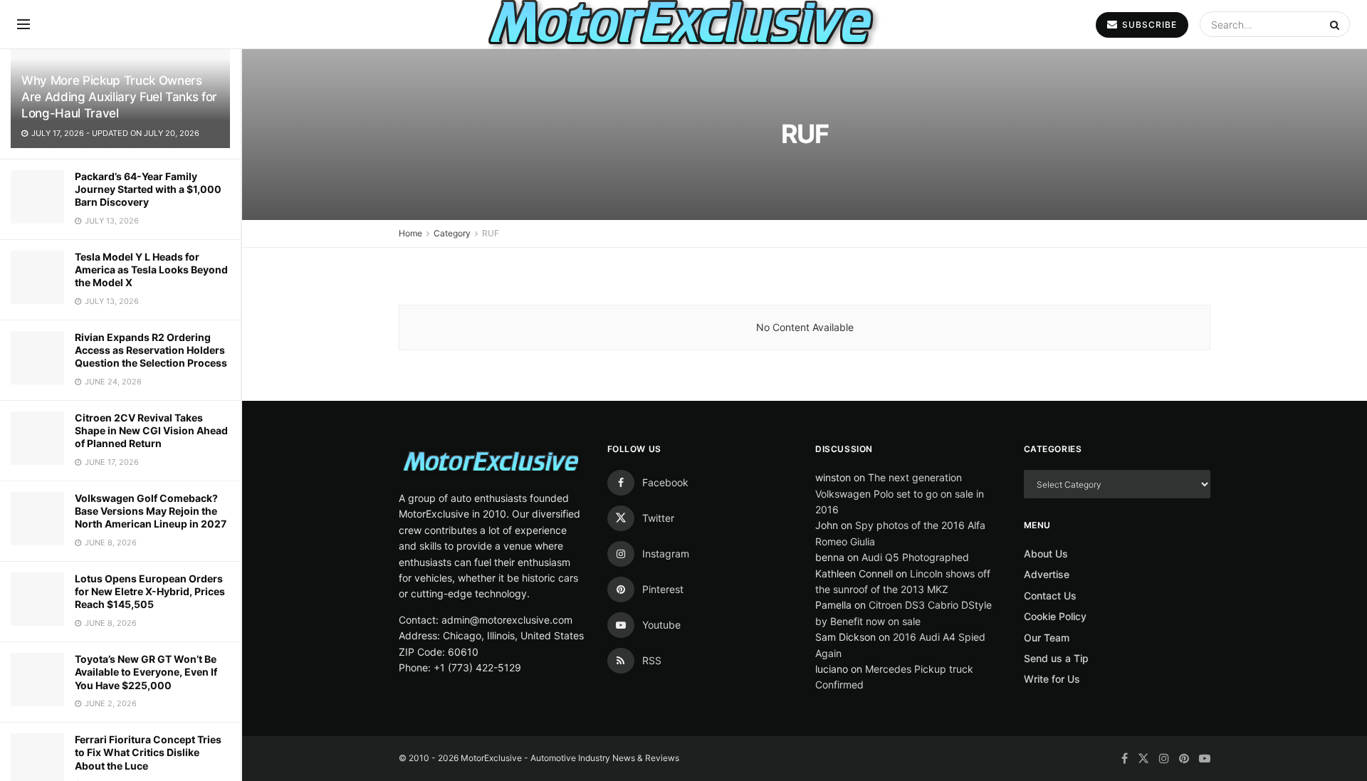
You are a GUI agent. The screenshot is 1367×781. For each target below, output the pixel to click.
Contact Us (1050, 595)
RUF (490, 233)
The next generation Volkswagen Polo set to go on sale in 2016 (899, 493)
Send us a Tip (1056, 658)
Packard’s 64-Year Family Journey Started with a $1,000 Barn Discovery (148, 189)
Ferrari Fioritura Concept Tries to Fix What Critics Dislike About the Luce (148, 752)
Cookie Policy (1055, 616)
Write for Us (1052, 679)
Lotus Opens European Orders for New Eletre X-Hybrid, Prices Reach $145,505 (150, 591)
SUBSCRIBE (1148, 24)
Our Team (1046, 637)
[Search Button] (1336, 24)
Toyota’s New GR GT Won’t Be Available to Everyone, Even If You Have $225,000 (146, 672)
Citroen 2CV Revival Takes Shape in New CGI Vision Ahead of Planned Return (151, 430)
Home (410, 233)
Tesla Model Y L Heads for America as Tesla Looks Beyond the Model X (151, 269)
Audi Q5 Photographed (915, 557)
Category (452, 233)
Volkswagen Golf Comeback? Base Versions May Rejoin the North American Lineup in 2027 (150, 511)
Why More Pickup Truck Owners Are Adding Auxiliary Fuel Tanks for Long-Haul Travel (119, 96)
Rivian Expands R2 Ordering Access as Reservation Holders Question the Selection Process (151, 350)
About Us (1046, 553)
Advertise (1046, 574)
